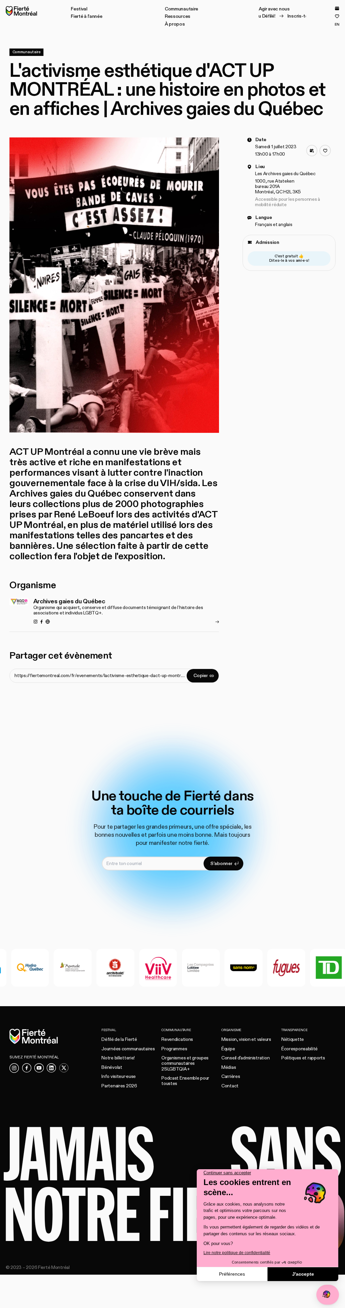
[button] (79, 9)
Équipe (228, 1049)
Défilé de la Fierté (119, 1039)
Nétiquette (292, 1039)
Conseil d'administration (245, 1058)
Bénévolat (111, 1067)
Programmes (174, 1049)
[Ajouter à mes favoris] (325, 150)
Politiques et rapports (303, 1058)
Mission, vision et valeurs (246, 1039)
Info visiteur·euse (118, 1076)
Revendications (177, 1039)
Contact (230, 1086)
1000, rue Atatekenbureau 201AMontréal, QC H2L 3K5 (278, 186)
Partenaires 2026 (119, 1086)
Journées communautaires (128, 1049)
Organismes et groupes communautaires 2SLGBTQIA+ (185, 1063)
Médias (228, 1067)
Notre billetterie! (118, 1058)
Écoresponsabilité (299, 1049)
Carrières (230, 1076)
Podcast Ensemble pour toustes (185, 1081)
